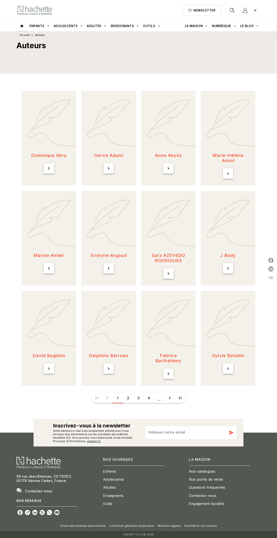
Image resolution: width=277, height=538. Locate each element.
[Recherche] (232, 10)
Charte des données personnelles (83, 525)
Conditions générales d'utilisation (131, 525)
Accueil (25, 35)
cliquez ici (93, 441)
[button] (202, 10)
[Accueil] (34, 10)
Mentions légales (169, 525)
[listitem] (20, 512)
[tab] (21, 26)
